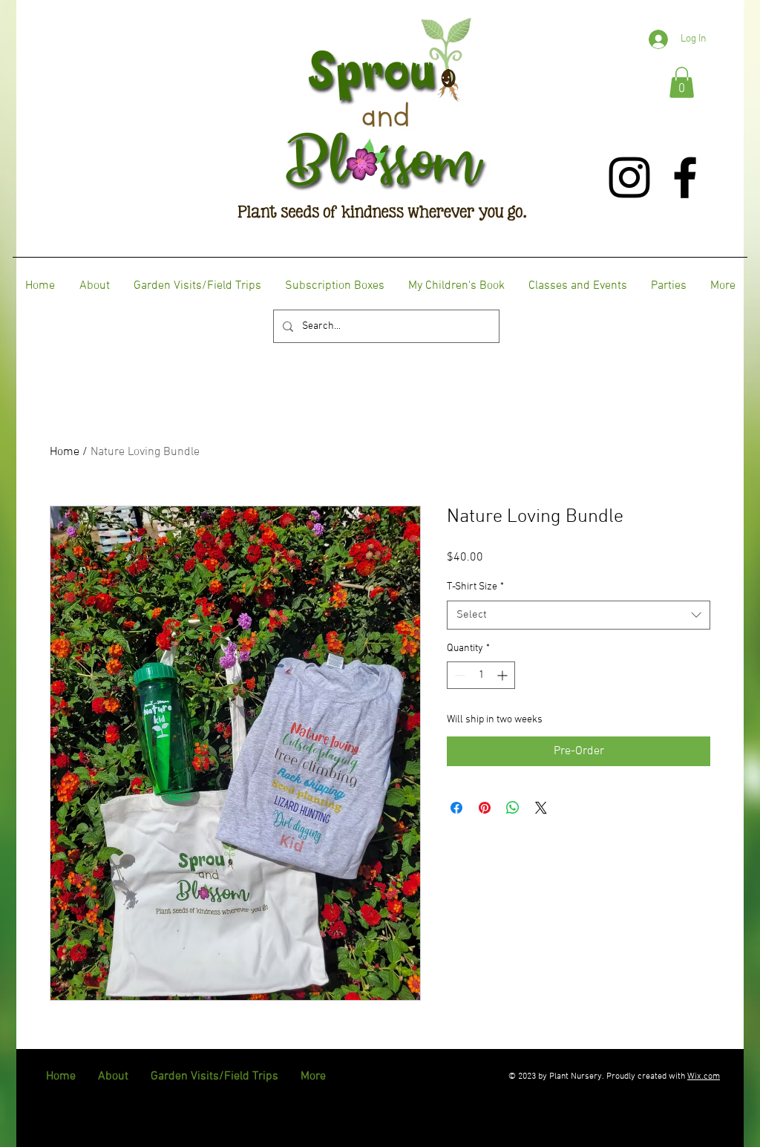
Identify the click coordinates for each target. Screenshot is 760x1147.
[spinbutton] (481, 675)
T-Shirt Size (475, 587)
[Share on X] (541, 808)
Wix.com (703, 1076)
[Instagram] (629, 177)
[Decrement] (458, 675)
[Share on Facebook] (456, 808)
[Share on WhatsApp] (513, 808)
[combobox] (578, 615)
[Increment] (503, 675)
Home (64, 452)
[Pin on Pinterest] (485, 808)
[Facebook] (685, 177)
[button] (682, 82)
